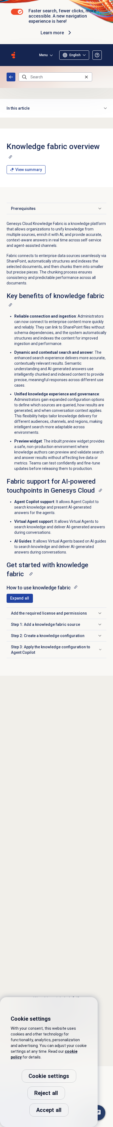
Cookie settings (49, 1076)
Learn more (52, 32)
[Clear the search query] (86, 77)
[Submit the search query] (24, 77)
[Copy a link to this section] (10, 157)
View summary (28, 169)
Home (11, 77)
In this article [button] (18, 108)
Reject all (46, 1093)
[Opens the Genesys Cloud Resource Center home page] (13, 55)
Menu (43, 55)
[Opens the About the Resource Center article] (97, 55)
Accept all (49, 1110)
